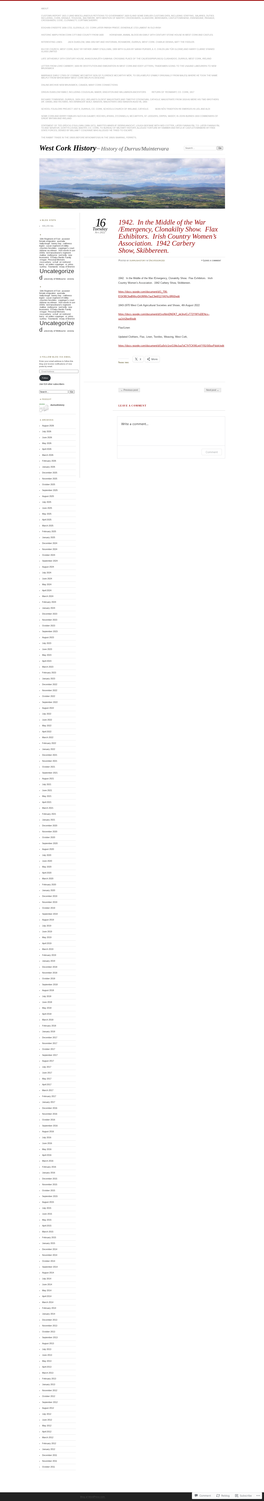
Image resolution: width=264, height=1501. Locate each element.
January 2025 (48, 537)
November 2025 (49, 478)
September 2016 (50, 1125)
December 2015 (49, 1178)
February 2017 (49, 1096)
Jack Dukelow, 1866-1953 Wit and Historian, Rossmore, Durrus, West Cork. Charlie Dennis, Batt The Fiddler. (131, 42)
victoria (70, 279)
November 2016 (49, 1114)
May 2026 (46, 443)
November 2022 (49, 690)
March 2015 (47, 1231)
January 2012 (48, 1449)
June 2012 (47, 1420)
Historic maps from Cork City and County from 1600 (72, 35)
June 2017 (47, 1073)
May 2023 (46, 655)
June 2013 (47, 1355)
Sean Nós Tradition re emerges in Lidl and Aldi (182, 109)
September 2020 (50, 843)
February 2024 (49, 602)
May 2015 (46, 1220)
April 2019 (46, 943)
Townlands (53, 267)
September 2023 (50, 631)
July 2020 (46, 855)
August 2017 (48, 1061)
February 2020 (49, 884)
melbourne (52, 255)
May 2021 (46, 796)
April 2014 (46, 1296)
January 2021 (48, 820)
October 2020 (48, 837)
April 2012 (46, 1431)
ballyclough (45, 243)
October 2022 (48, 696)
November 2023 (49, 620)
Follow (45, 378)
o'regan (43, 260)
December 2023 (49, 614)
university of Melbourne (55, 279)
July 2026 (46, 431)
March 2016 (47, 1161)
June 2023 (47, 649)
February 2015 (49, 1237)
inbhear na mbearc (48, 250)
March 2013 (47, 1373)
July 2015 (46, 1208)
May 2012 (46, 1425)
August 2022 (48, 708)
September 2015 (50, 1196)
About (45, 8)
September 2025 (50, 490)
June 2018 (47, 1002)
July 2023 (46, 643)
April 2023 (46, 661)
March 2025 (47, 525)
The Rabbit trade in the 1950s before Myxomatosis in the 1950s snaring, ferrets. (89, 137)
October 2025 (48, 484)
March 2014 (47, 1302)
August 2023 (48, 637)
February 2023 (49, 672)
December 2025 (49, 472)
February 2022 (49, 743)
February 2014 (49, 1308)
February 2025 (49, 531)
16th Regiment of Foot (50, 239)
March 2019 (47, 949)
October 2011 (48, 1467)
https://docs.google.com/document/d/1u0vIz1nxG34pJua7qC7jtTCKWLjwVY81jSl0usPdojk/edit (171, 345)
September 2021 (50, 773)
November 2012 (49, 1390)
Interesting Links (51, 42)
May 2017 (46, 1079)
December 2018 (49, 967)
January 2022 (48, 749)
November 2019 (49, 902)
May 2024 (46, 584)
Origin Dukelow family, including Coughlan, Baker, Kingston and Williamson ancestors (93, 92)
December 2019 (49, 896)
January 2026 (48, 467)
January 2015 (48, 1243)
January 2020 (48, 890)
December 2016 (49, 1108)
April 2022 (46, 731)
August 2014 (48, 1272)
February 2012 (49, 1443)
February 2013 (49, 1378)
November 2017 (49, 1043)
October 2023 (48, 625)
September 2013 (50, 1337)
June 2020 (47, 861)
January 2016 (48, 1172)
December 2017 (49, 1037)
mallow (43, 255)
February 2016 (49, 1167)
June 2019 (47, 931)
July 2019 (46, 926)
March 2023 (47, 667)
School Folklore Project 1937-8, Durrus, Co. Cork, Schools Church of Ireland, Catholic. (95, 109)
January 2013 (48, 1384)
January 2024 (48, 608)
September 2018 (50, 984)
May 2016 (46, 1149)
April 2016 (46, 1155)
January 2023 (48, 678)
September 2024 (50, 561)
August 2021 (48, 778)
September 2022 (50, 702)
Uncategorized (157, 260)
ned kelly (63, 255)
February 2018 (49, 1026)
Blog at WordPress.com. (92, 1497)
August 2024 (48, 567)
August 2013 (48, 1343)
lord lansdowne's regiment (58, 253)
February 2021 (49, 814)
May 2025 (46, 514)
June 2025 (47, 508)
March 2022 (47, 737)
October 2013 (48, 1331)
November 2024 (49, 549)
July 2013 (46, 1349)
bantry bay (56, 243)
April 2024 (46, 590)
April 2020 (46, 873)
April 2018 (46, 1014)
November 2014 (49, 1255)
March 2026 (47, 455)
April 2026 (46, 449)
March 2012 (47, 1437)
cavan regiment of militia (57, 246)
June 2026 (47, 437)
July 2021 (46, 784)
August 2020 (48, 849)
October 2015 (48, 1190)
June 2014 (47, 1284)
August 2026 (48, 425)
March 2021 (47, 808)
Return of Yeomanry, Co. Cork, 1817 (173, 92)
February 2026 (49, 461)
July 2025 (46, 502)
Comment (212, 452)
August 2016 (48, 1131)
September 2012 (50, 1402)
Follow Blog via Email (56, 357)
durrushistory (138, 260)
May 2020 (46, 867)
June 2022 (47, 720)
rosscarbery (45, 262)
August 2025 (48, 496)
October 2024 (48, 555)
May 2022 (46, 725)
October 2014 (48, 1261)
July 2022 (46, 714)
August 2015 (48, 1202)
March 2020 (47, 878)
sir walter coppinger (55, 264)
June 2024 (47, 578)
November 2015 (49, 1184)
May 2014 (46, 1290)
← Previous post (129, 390)
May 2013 (46, 1361)
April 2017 (46, 1084)
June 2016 (47, 1143)
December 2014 (49, 1249)
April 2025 (46, 519)
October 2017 (48, 1049)
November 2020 (49, 831)
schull (55, 262)
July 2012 (46, 1414)
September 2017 (50, 1055)
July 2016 (46, 1137)
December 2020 (49, 825)
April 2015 (46, 1225)
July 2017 (46, 1067)
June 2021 (47, 790)
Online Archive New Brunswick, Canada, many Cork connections (79, 85)
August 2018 (48, 990)
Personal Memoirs (56, 260)
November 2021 (49, 761)
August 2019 (48, 920)
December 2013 (49, 1320)
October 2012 (48, 1396)
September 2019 (50, 914)
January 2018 (48, 1031)
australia (61, 241)
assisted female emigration (54, 240)
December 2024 (49, 543)
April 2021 (46, 802)
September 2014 (50, 1267)
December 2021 (49, 755)
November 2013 (49, 1325)
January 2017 (48, 1102)
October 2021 (48, 767)
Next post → (212, 390)
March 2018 (47, 1020)
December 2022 (49, 684)
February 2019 (49, 955)
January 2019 (48, 961)
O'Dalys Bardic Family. (61, 257)
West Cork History (67, 148)
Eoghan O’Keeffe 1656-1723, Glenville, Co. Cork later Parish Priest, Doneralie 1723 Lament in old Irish (101, 27)
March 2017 (47, 1090)
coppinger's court (66, 248)
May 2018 (46, 1008)
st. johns (69, 264)
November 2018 (49, 973)
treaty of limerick (67, 267)
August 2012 (48, 1408)
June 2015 (47, 1214)
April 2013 (46, 1367)
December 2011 (49, 1455)
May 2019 (46, 937)
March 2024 (47, 596)
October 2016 (48, 1119)
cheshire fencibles (48, 248)
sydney (43, 267)
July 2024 (46, 572)
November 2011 (49, 1461)
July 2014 (46, 1278)
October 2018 (48, 978)
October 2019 (48, 908)
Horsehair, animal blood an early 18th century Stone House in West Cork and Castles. (161, 35)
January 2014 (48, 1314)
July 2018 (46, 996)
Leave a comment (212, 260)
